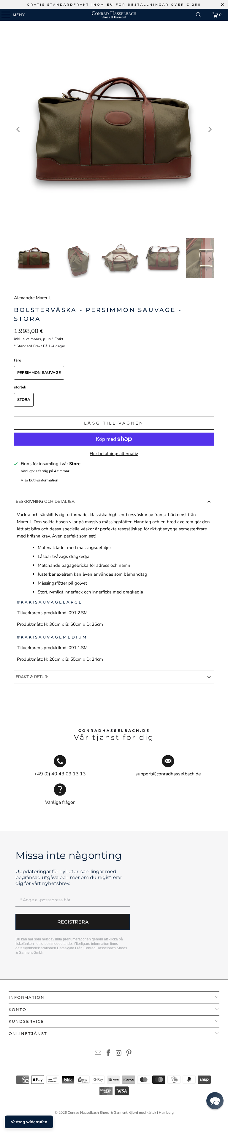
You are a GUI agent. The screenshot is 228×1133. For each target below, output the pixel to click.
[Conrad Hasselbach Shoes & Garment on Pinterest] (129, 1053)
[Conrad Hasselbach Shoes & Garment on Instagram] (119, 1053)
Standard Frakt (29, 346)
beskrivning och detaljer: (45, 501)
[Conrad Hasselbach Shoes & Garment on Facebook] (108, 1053)
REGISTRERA (72, 922)
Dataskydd (65, 948)
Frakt (59, 339)
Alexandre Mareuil (32, 298)
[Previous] (18, 129)
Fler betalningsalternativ (114, 454)
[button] (215, 1100)
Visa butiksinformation (39, 480)
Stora (23, 399)
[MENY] (3, 15)
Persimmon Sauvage (39, 372)
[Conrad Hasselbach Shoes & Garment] (114, 15)
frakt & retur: (32, 677)
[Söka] (198, 15)
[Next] (209, 129)
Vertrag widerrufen (29, 1122)
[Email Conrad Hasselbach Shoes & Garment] (98, 1053)
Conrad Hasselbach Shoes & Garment (97, 1112)
